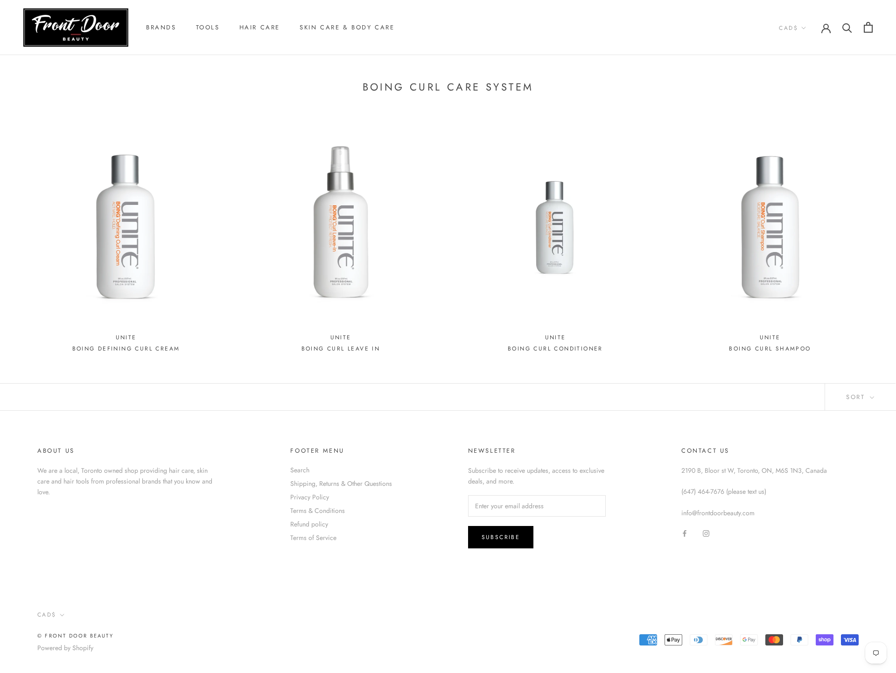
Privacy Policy (309, 497)
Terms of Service (313, 537)
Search (299, 470)
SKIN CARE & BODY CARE (347, 27)
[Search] (847, 27)
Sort (857, 397)
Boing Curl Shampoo (770, 348)
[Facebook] (684, 533)
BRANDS (161, 27)
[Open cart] (868, 27)
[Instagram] (706, 533)
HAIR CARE (259, 27)
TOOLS (208, 27)
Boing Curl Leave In (340, 348)
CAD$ (788, 28)
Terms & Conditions (317, 510)
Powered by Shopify (65, 647)
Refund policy (309, 524)
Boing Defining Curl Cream (126, 348)
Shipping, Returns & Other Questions (341, 483)
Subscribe (501, 537)
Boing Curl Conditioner (555, 348)
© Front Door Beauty (75, 635)
